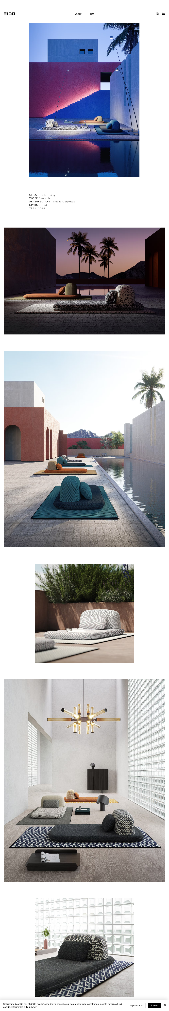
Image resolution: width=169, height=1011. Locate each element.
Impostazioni (136, 1005)
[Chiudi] (165, 1005)
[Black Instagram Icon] (157, 14)
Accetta (154, 1005)
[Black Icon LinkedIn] (163, 14)
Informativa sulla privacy (24, 1007)
